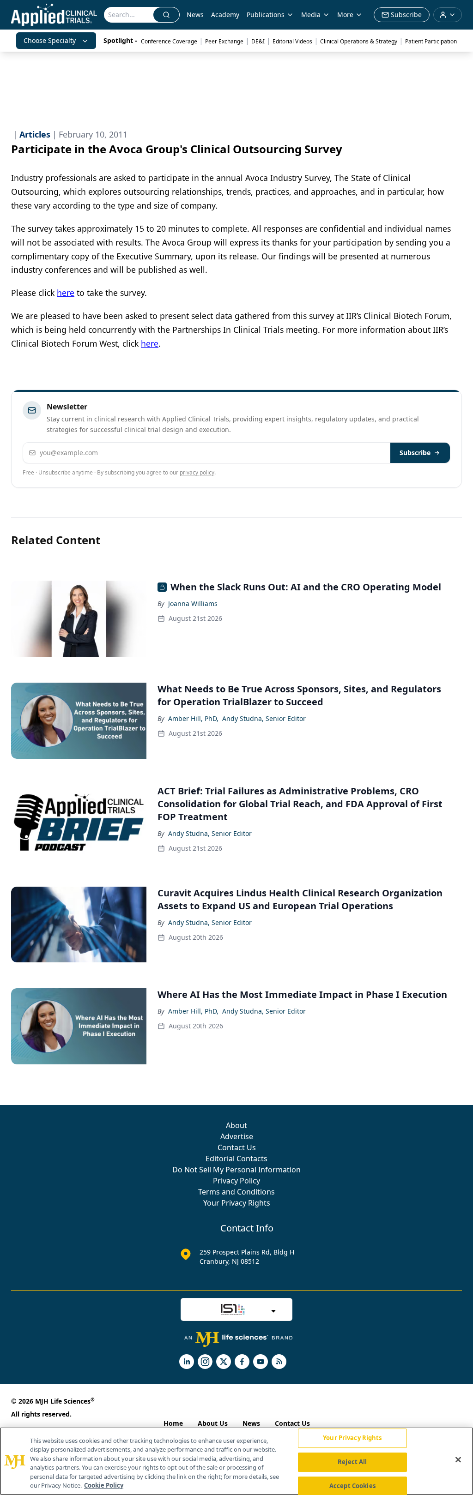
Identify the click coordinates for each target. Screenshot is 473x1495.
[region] (236, 1461)
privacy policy (197, 472)
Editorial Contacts (236, 1158)
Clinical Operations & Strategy (358, 41)
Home (173, 1423)
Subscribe (415, 452)
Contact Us (237, 1147)
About (236, 1125)
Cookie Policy (103, 1485)
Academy (225, 14)
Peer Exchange (224, 41)
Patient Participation (431, 41)
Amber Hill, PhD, (193, 718)
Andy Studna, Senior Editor (264, 718)
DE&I (258, 41)
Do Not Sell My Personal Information (236, 1170)
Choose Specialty (50, 40)
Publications (266, 14)
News (195, 14)
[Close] (458, 1460)
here (65, 292)
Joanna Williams (193, 603)
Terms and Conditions (236, 1192)
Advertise (236, 1136)
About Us (213, 1423)
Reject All (352, 1462)
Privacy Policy (236, 1181)
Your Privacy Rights (236, 1203)
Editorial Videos (292, 41)
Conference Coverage (169, 41)
